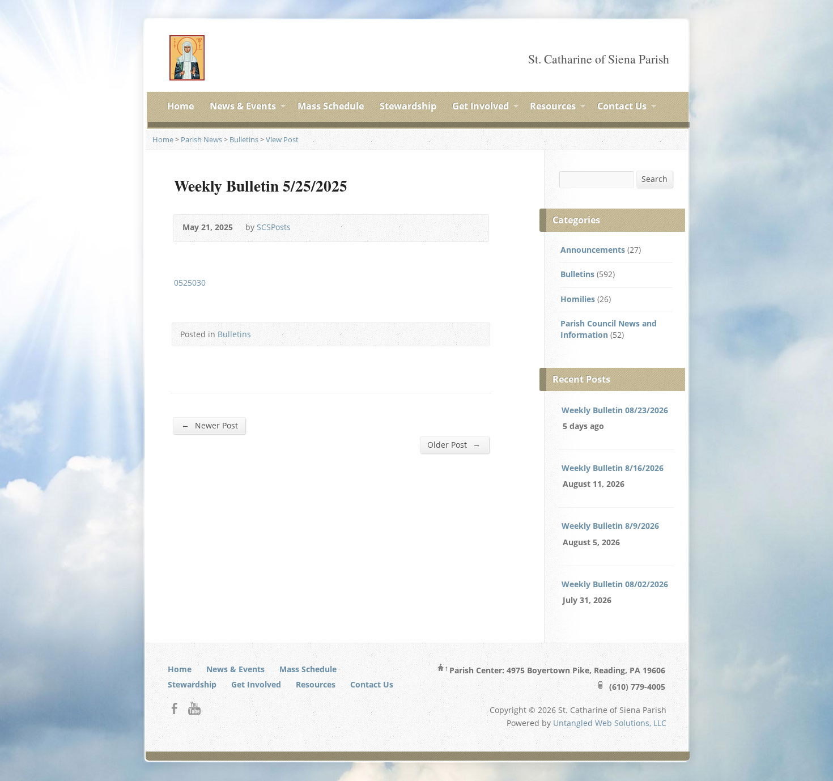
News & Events (243, 108)
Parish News (201, 139)
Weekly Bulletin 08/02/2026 (615, 584)
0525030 (190, 282)
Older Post (454, 444)
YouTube (194, 708)
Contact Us (622, 108)
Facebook (174, 708)
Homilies (577, 299)
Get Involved (480, 108)
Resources (553, 108)
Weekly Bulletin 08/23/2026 (615, 410)
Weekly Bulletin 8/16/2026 (613, 467)
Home (180, 106)
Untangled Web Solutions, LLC (609, 723)
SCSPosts (274, 227)
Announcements (592, 249)
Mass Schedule (331, 106)
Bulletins (244, 139)
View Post (282, 139)
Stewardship (408, 106)
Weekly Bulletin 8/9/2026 (610, 525)
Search (654, 178)
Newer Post (209, 425)
